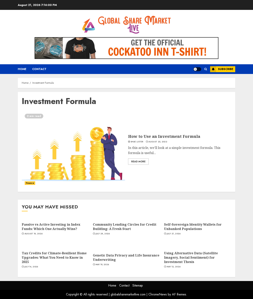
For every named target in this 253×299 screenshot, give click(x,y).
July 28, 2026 (103, 233)
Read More (138, 161)
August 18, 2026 (34, 233)
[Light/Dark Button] (197, 69)
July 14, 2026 (31, 266)
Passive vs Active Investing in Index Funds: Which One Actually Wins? (51, 226)
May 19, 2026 (102, 264)
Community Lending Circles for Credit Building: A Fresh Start (124, 226)
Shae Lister (137, 141)
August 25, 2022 (157, 141)
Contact (39, 69)
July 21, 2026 (174, 233)
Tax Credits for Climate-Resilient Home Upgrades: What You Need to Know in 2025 (54, 257)
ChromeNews (157, 294)
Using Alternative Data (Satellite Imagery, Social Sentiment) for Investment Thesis (191, 257)
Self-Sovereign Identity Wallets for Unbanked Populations (193, 226)
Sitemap (137, 285)
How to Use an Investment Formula (164, 136)
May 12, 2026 (174, 266)
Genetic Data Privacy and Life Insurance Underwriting (126, 257)
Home (22, 69)
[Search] (205, 69)
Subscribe (225, 69)
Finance (30, 183)
